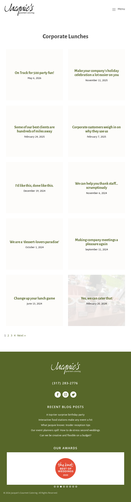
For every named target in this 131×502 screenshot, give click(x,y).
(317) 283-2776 (65, 383)
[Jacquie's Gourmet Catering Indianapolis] (19, 9)
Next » (21, 335)
